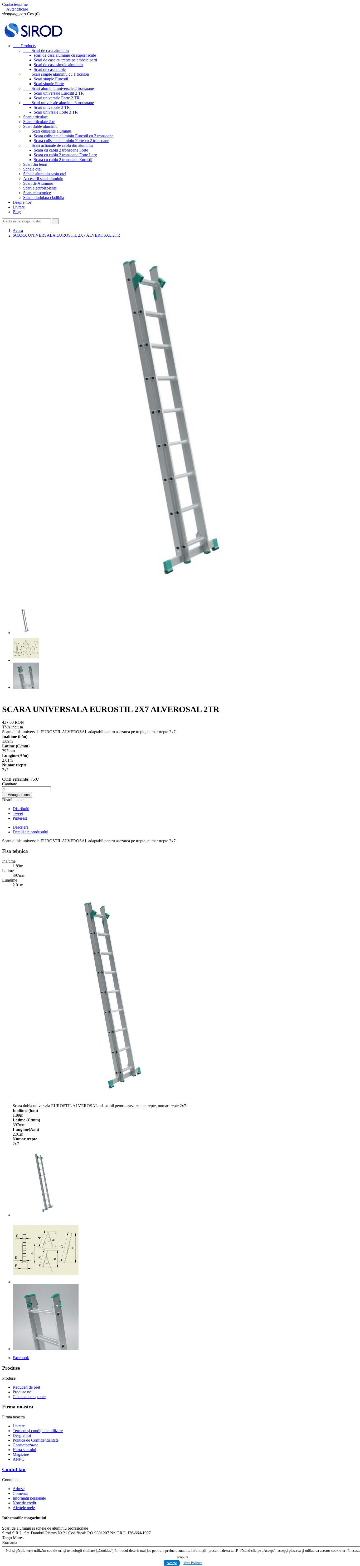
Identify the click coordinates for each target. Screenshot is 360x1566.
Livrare (19, 207)
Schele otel (32, 169)
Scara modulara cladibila (43, 197)
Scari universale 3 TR (52, 107)
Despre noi (22, 202)
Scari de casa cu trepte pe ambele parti (65, 60)
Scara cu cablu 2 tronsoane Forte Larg (65, 155)
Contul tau (14, 1469)
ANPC (18, 1459)
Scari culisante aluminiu (47, 131)
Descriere (20, 827)
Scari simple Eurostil (51, 79)
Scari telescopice (37, 193)
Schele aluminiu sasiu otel (44, 174)
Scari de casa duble (50, 69)
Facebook (21, 1357)
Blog (17, 212)
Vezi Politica (192, 1563)
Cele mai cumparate (29, 1396)
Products (24, 45)
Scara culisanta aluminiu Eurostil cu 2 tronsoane (73, 136)
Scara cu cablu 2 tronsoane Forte (61, 150)
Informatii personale (29, 1498)
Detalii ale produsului (30, 832)
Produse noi (22, 1392)
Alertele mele (24, 1507)
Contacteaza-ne (15, 4)
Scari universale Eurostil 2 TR (59, 93)
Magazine (21, 1454)
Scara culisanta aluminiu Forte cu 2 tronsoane (71, 140)
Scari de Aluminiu (38, 183)
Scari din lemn (35, 164)
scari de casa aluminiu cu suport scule (65, 55)
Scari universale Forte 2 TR (57, 98)
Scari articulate (35, 117)
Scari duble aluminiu (40, 126)
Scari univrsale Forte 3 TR (56, 112)
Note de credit (24, 1503)
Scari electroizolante (40, 188)
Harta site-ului (24, 1449)
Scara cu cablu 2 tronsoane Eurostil (63, 159)
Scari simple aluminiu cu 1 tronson (56, 74)
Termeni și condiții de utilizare (38, 1430)
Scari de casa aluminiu (46, 50)
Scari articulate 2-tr (39, 121)
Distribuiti (21, 808)
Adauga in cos (17, 795)
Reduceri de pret (26, 1387)
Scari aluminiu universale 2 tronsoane (58, 88)
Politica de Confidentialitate (36, 1440)
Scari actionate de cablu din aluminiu (58, 145)
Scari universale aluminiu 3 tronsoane (58, 102)
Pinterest (20, 818)
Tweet (18, 813)
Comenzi (20, 1493)
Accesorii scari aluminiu (43, 178)
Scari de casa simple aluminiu (58, 64)
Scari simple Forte (49, 83)
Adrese (19, 1488)
